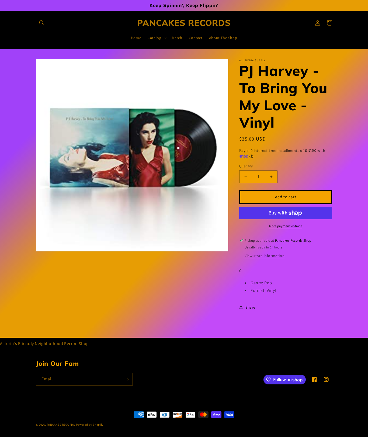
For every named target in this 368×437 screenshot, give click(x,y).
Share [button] (250, 307)
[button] (42, 23)
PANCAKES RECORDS (61, 424)
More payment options (285, 226)
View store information (264, 255)
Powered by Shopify (90, 424)
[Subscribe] (127, 379)
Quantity (246, 166)
